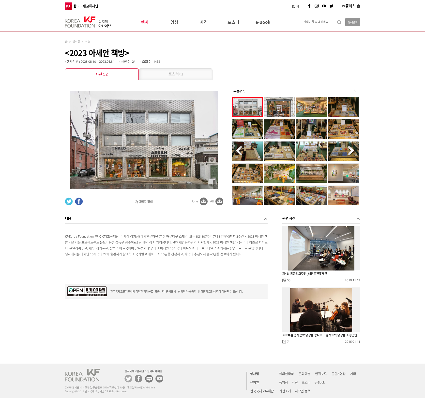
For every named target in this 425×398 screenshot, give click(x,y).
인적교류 (321, 373)
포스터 (175, 74)
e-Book (320, 382)
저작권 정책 (302, 390)
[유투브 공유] (159, 379)
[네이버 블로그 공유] (149, 379)
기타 (353, 373)
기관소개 (285, 390)
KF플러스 (348, 6)
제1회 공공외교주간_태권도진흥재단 (304, 274)
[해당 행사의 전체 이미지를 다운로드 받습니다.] (219, 201)
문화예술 (304, 373)
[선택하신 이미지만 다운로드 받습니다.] (204, 201)
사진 (101, 74)
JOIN (295, 6)
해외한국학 (286, 373)
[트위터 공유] (128, 379)
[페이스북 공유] (139, 379)
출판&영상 (339, 373)
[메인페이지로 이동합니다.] (88, 21)
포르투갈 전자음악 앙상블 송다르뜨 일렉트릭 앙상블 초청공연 (319, 335)
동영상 (283, 382)
